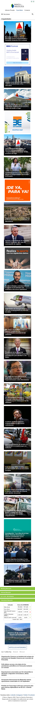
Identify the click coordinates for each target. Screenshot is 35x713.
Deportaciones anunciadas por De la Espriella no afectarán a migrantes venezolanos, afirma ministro (17, 673)
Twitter (26, 695)
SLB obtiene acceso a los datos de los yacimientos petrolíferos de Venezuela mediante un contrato (16, 666)
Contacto (27, 10)
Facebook (32, 695)
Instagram (20, 695)
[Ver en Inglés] (31, 1)
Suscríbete (19, 10)
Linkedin (13, 695)
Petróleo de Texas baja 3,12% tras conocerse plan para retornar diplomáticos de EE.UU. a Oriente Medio (17, 687)
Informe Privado (10, 10)
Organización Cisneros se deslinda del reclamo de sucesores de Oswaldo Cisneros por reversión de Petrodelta (17, 658)
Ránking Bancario (6, 588)
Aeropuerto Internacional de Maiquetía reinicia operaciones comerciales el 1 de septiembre (16, 680)
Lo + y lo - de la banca (7, 596)
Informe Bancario (6, 592)
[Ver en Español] (33, 1)
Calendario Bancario (7, 600)
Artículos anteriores (17, 647)
